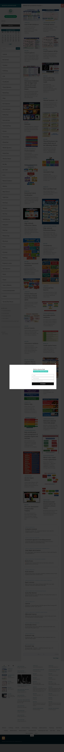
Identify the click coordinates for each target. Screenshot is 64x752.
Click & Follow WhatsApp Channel (40, 371)
